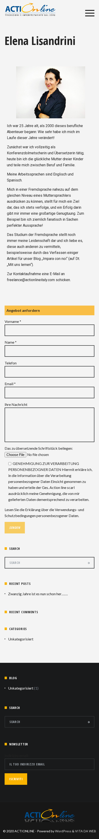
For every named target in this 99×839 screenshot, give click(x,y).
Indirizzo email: (17, 755)
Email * (10, 383)
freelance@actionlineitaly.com (31, 280)
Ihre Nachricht (16, 404)
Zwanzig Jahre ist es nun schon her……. (38, 594)
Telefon (11, 363)
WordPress (63, 831)
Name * (11, 342)
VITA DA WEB (85, 831)
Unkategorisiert (20, 639)
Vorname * (13, 321)
